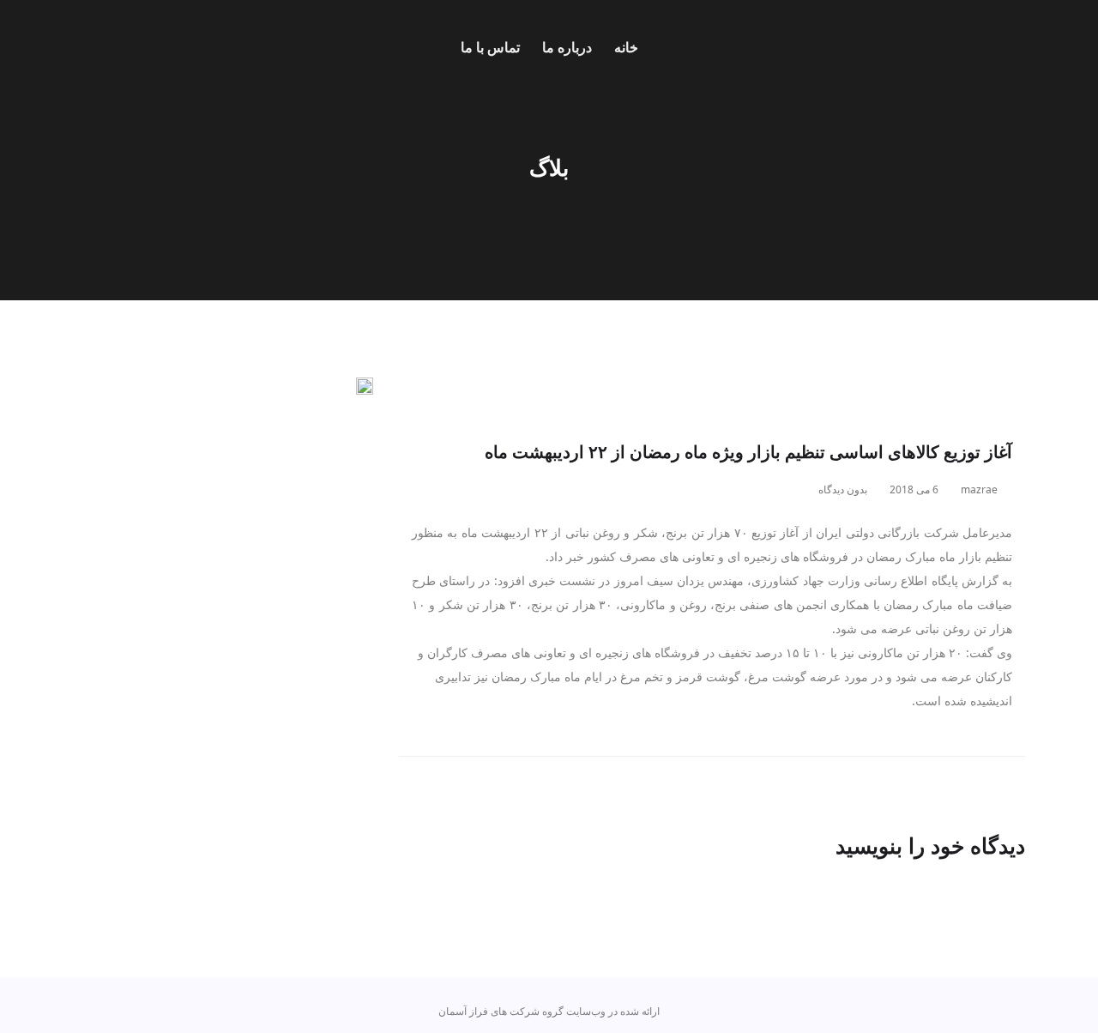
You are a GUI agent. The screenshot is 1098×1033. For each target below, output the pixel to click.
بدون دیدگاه (844, 489)
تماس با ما (490, 47)
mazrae (980, 489)
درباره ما (567, 47)
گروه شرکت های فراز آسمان (501, 1011)
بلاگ (549, 167)
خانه (626, 47)
